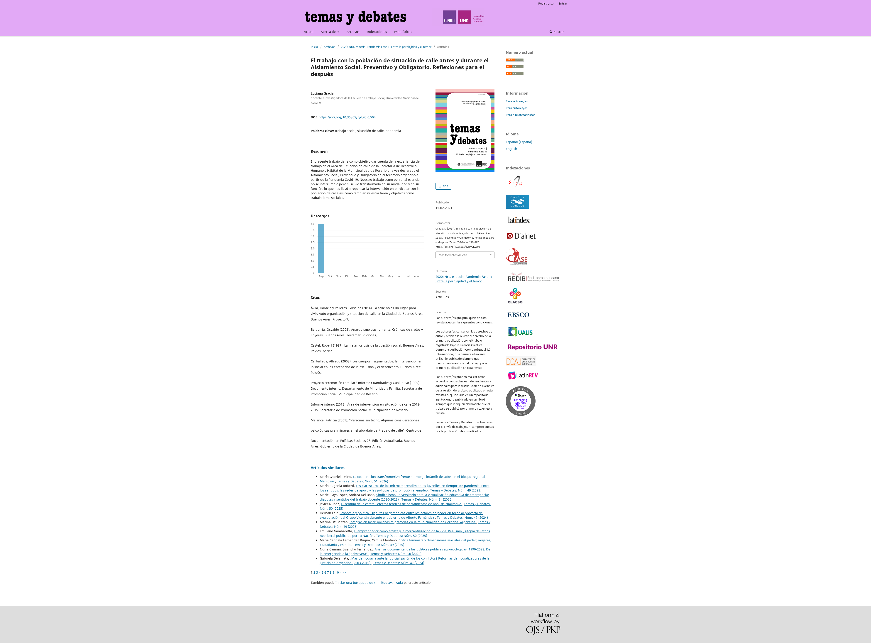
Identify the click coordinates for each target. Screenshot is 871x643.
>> (344, 572)
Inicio (314, 47)
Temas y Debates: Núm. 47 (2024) (462, 517)
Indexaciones (377, 31)
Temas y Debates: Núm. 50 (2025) (401, 535)
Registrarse (545, 3)
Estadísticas (403, 31)
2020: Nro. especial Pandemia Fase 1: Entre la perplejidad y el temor (386, 47)
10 (337, 572)
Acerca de (329, 31)
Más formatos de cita (453, 255)
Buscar (558, 31)
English (511, 149)
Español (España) (519, 142)
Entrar (563, 3)
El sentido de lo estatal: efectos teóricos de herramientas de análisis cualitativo (401, 504)
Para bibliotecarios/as (520, 115)
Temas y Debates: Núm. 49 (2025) (455, 490)
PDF (445, 186)
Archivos (353, 31)
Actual (308, 31)
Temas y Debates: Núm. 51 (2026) (362, 481)
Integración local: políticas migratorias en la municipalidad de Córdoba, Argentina (413, 522)
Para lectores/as (517, 101)
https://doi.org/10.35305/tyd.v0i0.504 (347, 117)
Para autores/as (516, 108)
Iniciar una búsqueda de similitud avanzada (369, 582)
